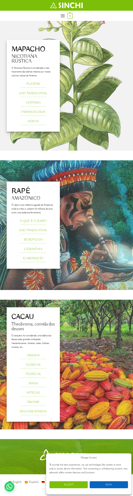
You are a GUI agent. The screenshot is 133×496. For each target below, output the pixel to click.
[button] (62, 15)
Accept (68, 484)
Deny (108, 484)
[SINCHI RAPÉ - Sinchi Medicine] (66, 5)
